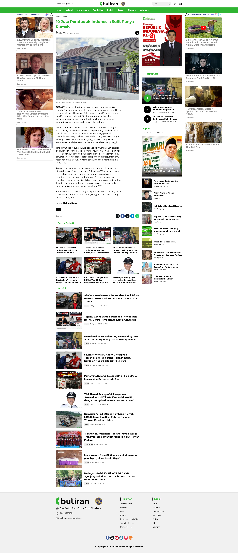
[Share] (137, 33)
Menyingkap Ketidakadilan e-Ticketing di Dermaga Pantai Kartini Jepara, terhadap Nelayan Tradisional (167, 254)
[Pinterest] (117, 538)
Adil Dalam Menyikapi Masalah (168, 206)
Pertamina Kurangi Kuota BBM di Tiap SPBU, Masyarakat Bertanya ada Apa (96, 280)
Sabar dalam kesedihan (165, 242)
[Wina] (147, 219)
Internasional (158, 511)
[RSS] (131, 538)
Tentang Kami (126, 504)
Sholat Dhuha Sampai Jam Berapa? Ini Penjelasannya (166, 265)
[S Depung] (147, 207)
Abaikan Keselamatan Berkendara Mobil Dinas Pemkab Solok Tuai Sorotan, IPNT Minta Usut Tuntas (68, 250)
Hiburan (155, 523)
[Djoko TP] (147, 255)
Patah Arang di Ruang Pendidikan (164, 194)
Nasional (156, 508)
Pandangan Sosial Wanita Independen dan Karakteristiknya (166, 182)
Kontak (123, 515)
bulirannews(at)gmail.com (71, 518)
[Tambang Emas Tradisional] (69, 419)
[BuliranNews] (112, 3)
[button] (168, 4)
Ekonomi (156, 527)
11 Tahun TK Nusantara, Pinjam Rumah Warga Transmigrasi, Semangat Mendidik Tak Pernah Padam (111, 436)
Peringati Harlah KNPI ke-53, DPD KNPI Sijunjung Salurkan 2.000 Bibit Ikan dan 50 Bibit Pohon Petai (109, 476)
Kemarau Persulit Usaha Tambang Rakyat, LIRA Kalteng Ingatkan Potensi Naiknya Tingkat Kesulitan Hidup (109, 417)
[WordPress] (121, 538)
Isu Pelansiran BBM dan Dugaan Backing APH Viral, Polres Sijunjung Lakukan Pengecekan (125, 250)
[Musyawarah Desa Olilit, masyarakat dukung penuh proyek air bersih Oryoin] (69, 459)
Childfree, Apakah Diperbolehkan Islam (163, 277)
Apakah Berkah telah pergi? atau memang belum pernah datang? (167, 230)
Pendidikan (89, 444)
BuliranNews (118, 547)
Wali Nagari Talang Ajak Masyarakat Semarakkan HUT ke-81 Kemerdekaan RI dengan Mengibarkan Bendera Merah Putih (125, 280)
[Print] (118, 216)
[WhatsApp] (137, 216)
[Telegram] (132, 216)
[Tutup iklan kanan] (186, 14)
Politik (155, 519)
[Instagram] (126, 538)
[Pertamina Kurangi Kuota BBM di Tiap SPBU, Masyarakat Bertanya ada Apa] (97, 266)
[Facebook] (122, 216)
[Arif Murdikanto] (147, 183)
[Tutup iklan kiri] (51, 14)
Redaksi (123, 508)
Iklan (122, 511)
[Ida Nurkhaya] (147, 267)
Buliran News (61, 32)
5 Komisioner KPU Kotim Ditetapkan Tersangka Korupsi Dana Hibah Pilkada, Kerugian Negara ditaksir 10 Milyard (69, 280)
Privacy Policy (126, 527)
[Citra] (147, 195)
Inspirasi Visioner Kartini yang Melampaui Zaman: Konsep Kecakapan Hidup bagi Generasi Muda (167, 218)
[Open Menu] (180, 3)
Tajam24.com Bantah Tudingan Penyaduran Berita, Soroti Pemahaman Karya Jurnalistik (96, 250)
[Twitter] (127, 216)
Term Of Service (127, 523)
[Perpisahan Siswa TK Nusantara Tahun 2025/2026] (69, 439)
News (87, 306)
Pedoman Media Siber (130, 519)
